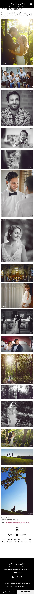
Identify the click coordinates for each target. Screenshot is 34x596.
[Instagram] (17, 577)
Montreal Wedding (11, 522)
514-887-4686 (17, 572)
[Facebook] (13, 577)
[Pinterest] (21, 577)
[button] (31, 4)
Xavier (27, 522)
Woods (23, 522)
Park (18, 522)
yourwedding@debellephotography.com (17, 569)
